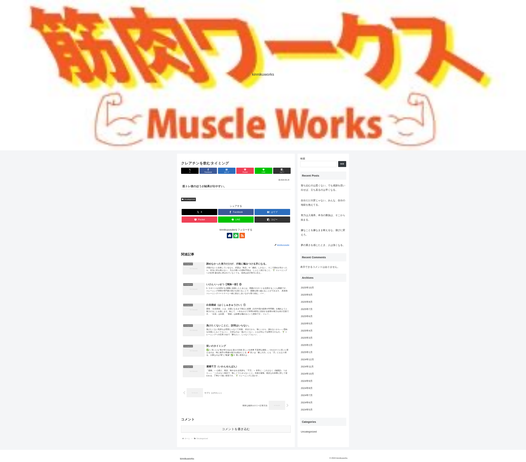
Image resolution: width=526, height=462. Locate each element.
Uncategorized (189, 199)
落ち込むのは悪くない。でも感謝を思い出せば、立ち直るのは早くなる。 (323, 187)
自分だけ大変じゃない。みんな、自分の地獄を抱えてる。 (323, 202)
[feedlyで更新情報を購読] (236, 235)
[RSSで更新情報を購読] (242, 235)
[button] (282, 171)
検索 (302, 158)
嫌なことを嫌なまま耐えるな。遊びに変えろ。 (323, 232)
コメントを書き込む (236, 429)
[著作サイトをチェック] (229, 235)
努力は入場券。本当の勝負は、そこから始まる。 (323, 217)
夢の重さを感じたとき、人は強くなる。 (323, 245)
